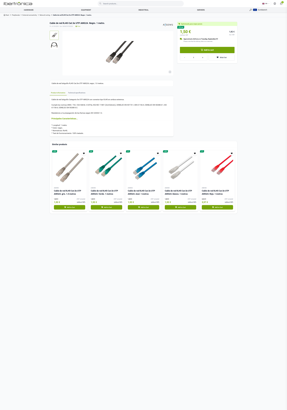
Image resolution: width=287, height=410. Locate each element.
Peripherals (16, 15)
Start (7, 15)
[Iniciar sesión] (275, 3)
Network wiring (45, 15)
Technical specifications (76, 93)
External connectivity (29, 15)
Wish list (223, 57)
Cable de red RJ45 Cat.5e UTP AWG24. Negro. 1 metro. (72, 15)
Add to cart (209, 50)
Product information (58, 93)
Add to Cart (71, 207)
